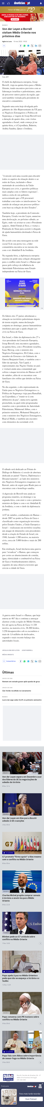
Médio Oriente (8, 654)
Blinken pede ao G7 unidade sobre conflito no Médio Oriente (18, 938)
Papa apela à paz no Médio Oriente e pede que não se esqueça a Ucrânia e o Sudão (20, 978)
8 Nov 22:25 (6, 905)
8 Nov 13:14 (6, 786)
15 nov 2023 (20, 41)
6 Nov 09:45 (6, 1023)
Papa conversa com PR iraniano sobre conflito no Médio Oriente (20, 1018)
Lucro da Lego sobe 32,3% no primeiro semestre (22, 699)
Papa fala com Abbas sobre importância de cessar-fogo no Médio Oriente (21, 1057)
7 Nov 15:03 (6, 943)
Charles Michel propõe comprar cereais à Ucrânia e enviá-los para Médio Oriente (21, 897)
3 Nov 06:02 (6, 1062)
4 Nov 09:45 (6, 825)
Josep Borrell (27, 650)
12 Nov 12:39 (6, 985)
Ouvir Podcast (31, 1099)
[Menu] (3, 3)
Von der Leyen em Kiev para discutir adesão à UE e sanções (19, 819)
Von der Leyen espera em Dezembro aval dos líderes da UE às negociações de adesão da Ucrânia (21, 779)
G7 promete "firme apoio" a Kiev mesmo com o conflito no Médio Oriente (21, 858)
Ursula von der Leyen (11, 650)
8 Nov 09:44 (6, 863)
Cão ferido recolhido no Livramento (16, 690)
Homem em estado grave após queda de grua (21, 681)
